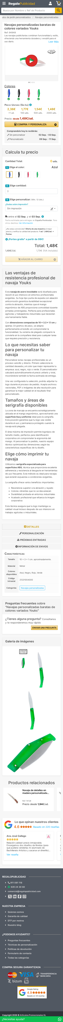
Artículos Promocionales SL (33, 1015)
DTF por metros (16, 920)
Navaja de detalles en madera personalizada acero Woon (34, 793)
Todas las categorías (18, 957)
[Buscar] (58, 10)
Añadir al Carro (32, 259)
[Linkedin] (15, 896)
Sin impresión (14, 208)
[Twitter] (10, 896)
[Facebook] (20, 896)
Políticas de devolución (20, 949)
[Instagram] (24, 896)
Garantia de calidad (18, 916)
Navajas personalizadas (32, 588)
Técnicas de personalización (22, 944)
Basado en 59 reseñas (36, 996)
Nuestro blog (14, 925)
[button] (30, 104)
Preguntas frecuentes (19, 940)
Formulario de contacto (20, 953)
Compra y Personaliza (32, 124)
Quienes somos (16, 912)
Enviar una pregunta (44, 627)
